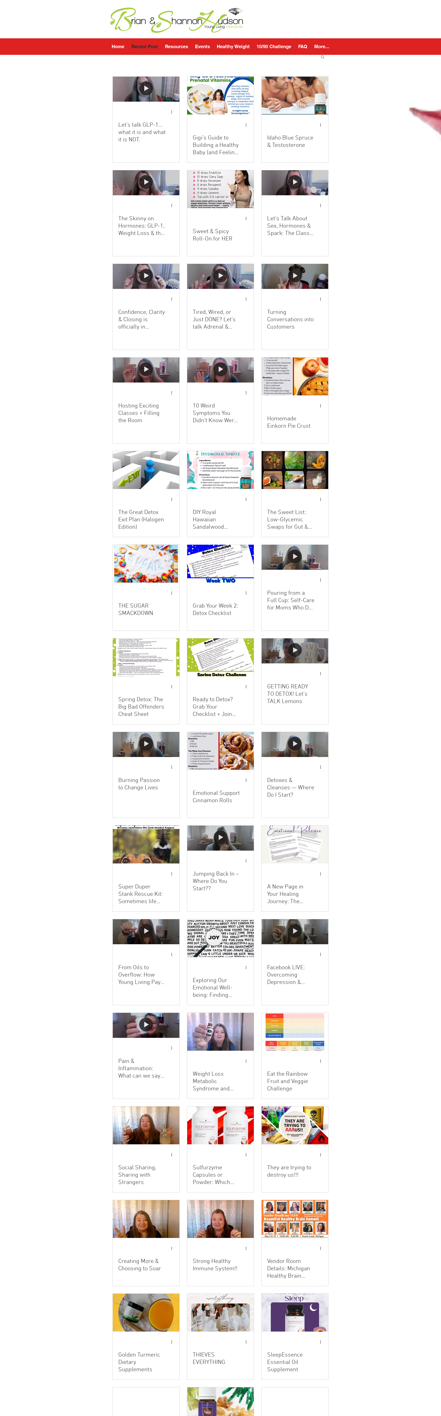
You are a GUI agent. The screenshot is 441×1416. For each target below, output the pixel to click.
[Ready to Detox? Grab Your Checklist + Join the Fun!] (220, 657)
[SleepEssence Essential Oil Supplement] (295, 1313)
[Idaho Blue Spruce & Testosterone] (295, 96)
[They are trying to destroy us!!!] (295, 1125)
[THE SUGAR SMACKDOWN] (146, 564)
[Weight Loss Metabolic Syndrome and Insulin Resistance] (220, 1032)
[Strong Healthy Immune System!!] (220, 1219)
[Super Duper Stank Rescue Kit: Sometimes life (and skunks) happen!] (146, 844)
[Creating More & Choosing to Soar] (146, 1219)
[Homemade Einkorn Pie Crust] (295, 376)
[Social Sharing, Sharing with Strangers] (146, 1125)
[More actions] (173, 112)
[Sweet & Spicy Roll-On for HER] (220, 189)
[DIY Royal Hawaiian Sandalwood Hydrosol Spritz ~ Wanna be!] (220, 470)
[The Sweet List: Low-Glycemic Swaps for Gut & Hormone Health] (295, 470)
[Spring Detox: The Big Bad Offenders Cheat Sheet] (146, 657)
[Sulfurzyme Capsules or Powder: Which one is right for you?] (220, 1125)
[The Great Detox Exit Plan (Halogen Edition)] (146, 470)
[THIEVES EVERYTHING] (220, 1313)
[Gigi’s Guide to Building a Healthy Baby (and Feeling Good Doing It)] (220, 96)
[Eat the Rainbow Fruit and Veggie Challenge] (295, 1032)
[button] (176, 46)
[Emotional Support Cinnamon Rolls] (220, 751)
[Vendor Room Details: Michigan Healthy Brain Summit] (295, 1219)
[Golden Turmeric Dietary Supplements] (146, 1313)
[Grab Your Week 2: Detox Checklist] (220, 564)
